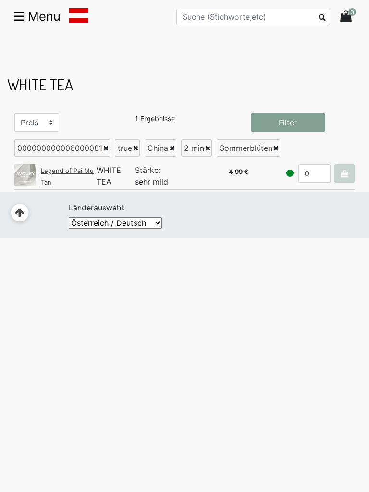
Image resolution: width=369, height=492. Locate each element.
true (125, 148)
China (158, 148)
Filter (288, 122)
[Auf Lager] (290, 173)
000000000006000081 (59, 148)
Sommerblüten (246, 148)
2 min (194, 148)
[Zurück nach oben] (20, 213)
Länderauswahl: (97, 207)
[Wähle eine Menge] (344, 173)
